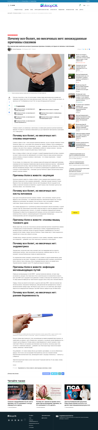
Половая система (12, 35)
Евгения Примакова (16, 49)
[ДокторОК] (49, 5)
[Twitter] (12, 420)
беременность (22, 368)
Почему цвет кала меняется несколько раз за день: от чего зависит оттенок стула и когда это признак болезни (83, 97)
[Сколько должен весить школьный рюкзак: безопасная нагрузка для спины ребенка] (71, 144)
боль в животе (30, 368)
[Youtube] (18, 420)
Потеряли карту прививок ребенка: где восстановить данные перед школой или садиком (83, 107)
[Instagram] (21, 420)
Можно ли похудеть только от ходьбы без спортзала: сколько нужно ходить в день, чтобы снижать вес (83, 57)
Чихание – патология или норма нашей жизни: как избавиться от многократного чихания (79, 170)
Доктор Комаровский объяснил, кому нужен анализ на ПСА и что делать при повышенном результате (77, 403)
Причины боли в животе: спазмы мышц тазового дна (50, 113)
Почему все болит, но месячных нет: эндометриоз (25, 117)
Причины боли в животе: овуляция (50, 109)
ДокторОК (40, 129)
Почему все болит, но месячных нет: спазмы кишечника (25, 109)
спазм (49, 368)
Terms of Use (33, 1)
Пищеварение (79, 101)
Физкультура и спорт (81, 62)
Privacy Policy (25, 1)
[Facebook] (9, 420)
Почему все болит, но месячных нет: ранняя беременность (25, 121)
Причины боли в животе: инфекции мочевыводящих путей (49, 117)
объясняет (48, 142)
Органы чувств (80, 71)
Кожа (78, 82)
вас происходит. (19, 361)
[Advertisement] (49, 23)
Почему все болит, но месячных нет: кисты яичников (25, 113)
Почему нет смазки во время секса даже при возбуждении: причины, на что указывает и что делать (48, 403)
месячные (45, 368)
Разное (78, 91)
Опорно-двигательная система (83, 148)
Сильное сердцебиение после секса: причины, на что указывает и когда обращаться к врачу (20, 403)
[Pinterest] (15, 420)
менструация (38, 368)
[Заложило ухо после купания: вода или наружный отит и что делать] (71, 67)
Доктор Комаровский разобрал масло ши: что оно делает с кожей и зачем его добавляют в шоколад (82, 77)
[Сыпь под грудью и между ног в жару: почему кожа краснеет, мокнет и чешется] (71, 135)
